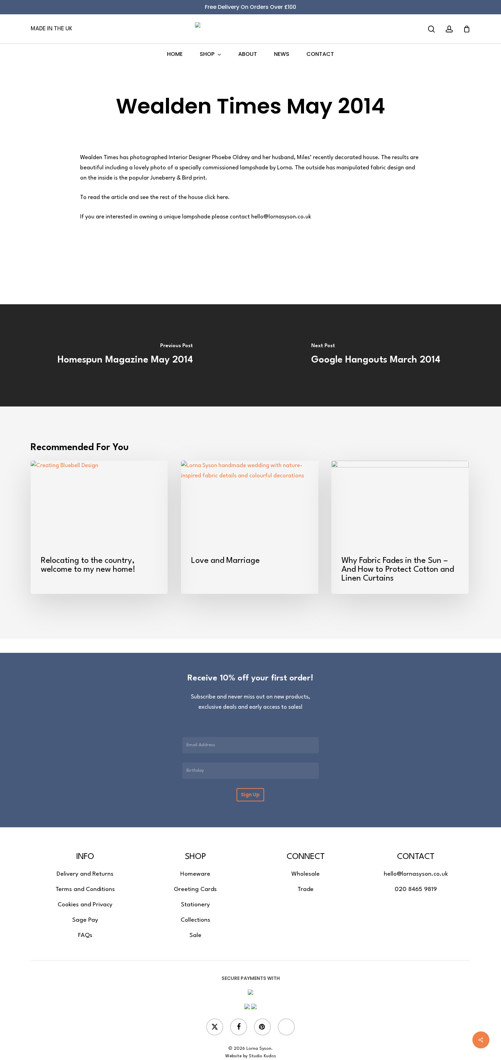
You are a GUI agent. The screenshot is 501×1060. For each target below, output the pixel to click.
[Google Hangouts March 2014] (375, 355)
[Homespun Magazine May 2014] (125, 355)
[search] (431, 29)
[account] (449, 29)
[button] (85, 874)
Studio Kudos (262, 1056)
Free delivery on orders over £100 (250, 7)
